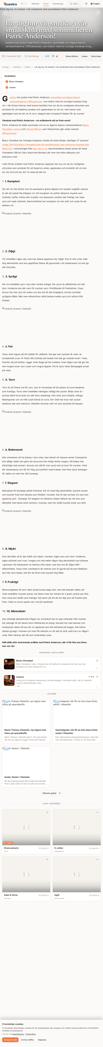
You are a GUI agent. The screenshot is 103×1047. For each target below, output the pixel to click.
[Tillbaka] (5, 13)
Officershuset (9, 133)
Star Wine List (40, 148)
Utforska (35, 4)
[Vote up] (57, 56)
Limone (17, 129)
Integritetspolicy (18, 1034)
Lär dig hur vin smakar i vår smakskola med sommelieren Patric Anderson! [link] (67, 67)
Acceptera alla (10, 1040)
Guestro (13, 97)
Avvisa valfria (27, 1040)
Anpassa (42, 1040)
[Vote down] (53, 56)
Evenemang (58, 4)
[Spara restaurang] (47, 812)
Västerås (17, 67)
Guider (46, 4)
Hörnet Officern (34, 129)
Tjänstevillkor (30, 1034)
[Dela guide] (98, 13)
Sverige (5, 67)
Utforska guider (49, 793)
